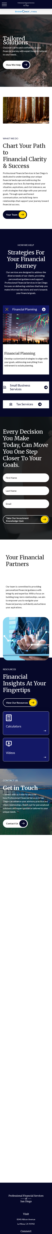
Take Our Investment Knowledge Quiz (17, 519)
